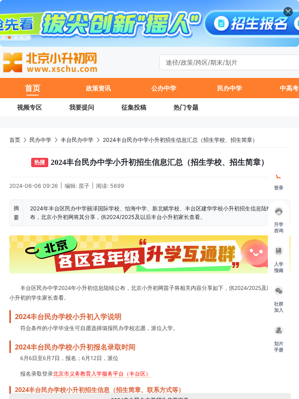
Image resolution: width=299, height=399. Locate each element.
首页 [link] (14, 139)
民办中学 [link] (40, 139)
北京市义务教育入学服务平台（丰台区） (102, 373)
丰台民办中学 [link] (77, 139)
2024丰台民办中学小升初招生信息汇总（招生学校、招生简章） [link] (180, 139)
